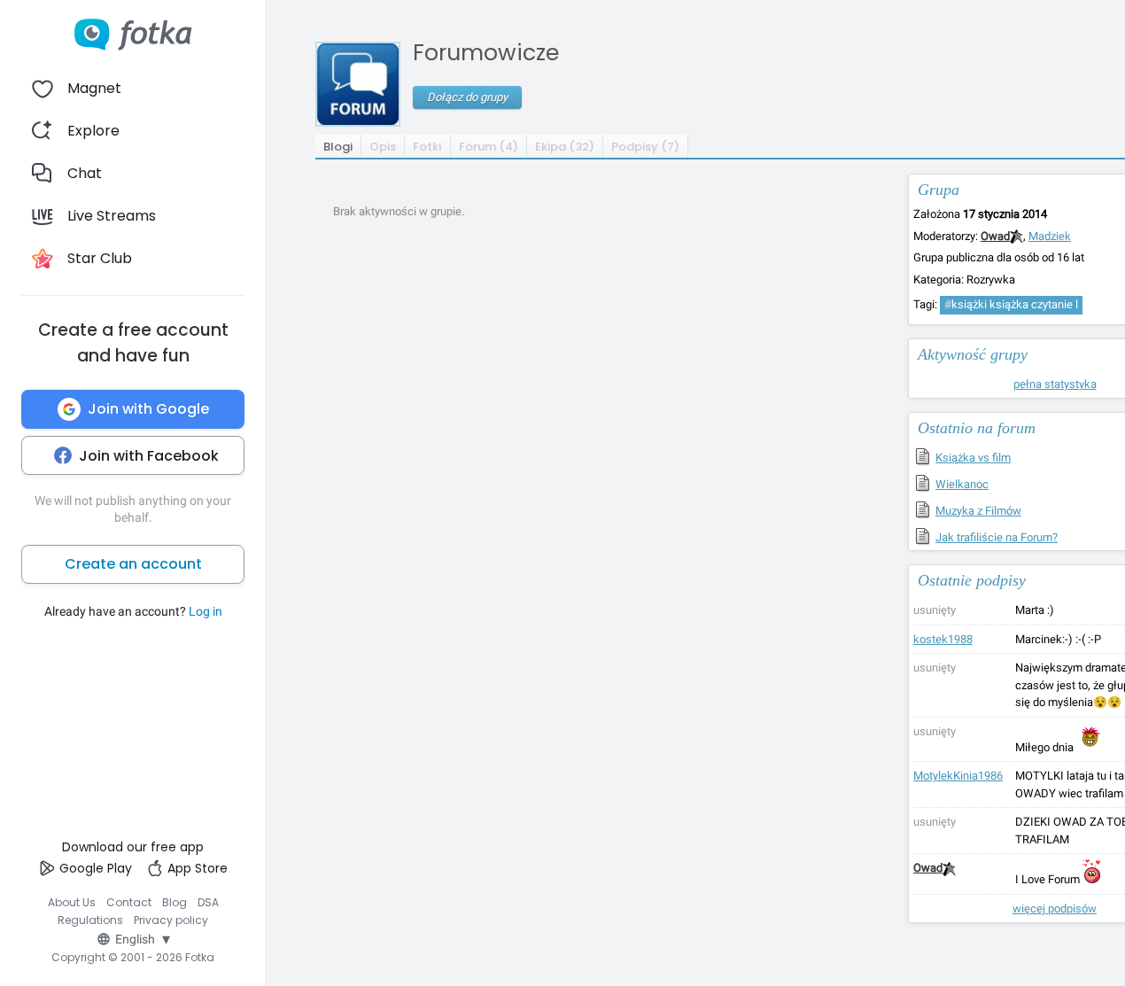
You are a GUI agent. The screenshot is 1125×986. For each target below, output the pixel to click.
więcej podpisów (1054, 908)
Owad (995, 236)
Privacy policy (171, 920)
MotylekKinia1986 (958, 775)
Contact (128, 902)
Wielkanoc (962, 484)
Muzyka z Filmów (978, 510)
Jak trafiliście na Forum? (996, 537)
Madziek (1049, 236)
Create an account (133, 564)
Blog (174, 902)
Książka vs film (973, 457)
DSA (208, 902)
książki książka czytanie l (1011, 304)
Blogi (338, 146)
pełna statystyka (1055, 384)
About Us (72, 902)
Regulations (90, 920)
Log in (205, 611)
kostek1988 (943, 639)
